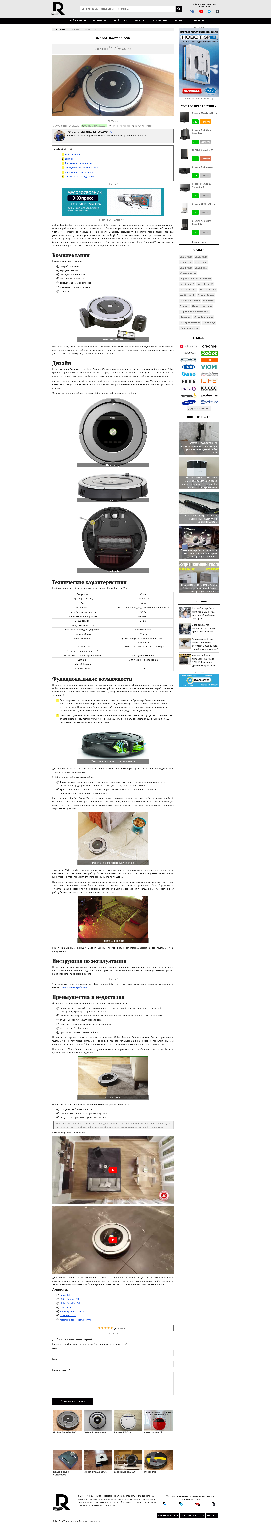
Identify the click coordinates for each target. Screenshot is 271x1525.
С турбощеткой (203, 317)
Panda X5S (65, 1294)
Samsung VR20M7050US (72, 1311)
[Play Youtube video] (113, 1170)
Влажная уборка (190, 300)
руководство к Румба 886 (74, 987)
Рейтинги (120, 20)
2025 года (201, 256)
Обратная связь (168, 1515)
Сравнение (160, 20)
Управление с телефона (194, 311)
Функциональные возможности (81, 167)
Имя (55, 1348)
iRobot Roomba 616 (95, 1432)
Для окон (185, 317)
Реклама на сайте (192, 1515)
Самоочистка (188, 273)
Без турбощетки (190, 322)
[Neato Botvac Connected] (67, 1469)
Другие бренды (199, 408)
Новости (181, 20)
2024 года (186, 262)
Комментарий (61, 1370)
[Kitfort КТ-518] (128, 1429)
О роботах (100, 20)
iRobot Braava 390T (95, 1471)
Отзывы (199, 20)
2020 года (209, 322)
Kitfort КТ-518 (122, 1432)
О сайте (212, 1515)
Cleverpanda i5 (153, 1432)
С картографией (202, 306)
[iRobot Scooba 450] (128, 1469)
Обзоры (140, 20)
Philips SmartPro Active (71, 1303)
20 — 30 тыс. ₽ (208, 289)
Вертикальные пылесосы (195, 278)
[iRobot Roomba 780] (67, 1429)
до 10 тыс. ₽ (187, 284)
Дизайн (69, 158)
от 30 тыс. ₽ (187, 295)
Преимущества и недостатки (80, 176)
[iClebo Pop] (158, 1469)
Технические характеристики (80, 163)
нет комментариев (121, 125)
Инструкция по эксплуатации (80, 172)
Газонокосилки (189, 328)
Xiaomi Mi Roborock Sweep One (75, 1319)
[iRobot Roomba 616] (98, 1429)
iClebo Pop (150, 1471)
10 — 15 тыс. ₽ (205, 284)
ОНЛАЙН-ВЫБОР (76, 20)
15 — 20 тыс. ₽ (188, 289)
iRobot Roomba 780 (69, 1299)
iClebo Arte (65, 1307)
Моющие (208, 300)
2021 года (201, 267)
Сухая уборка (206, 295)
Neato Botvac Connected (61, 1473)
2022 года (186, 267)
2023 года (201, 262)
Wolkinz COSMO (68, 1315)
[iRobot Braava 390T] (98, 1469)
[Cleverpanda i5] (158, 1429)
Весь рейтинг (199, 241)
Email (56, 1359)
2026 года (186, 256)
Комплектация (72, 154)
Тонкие (184, 306)
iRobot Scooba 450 (125, 1471)
